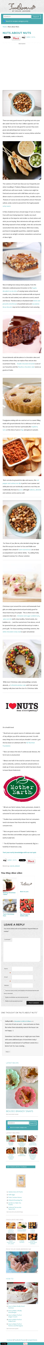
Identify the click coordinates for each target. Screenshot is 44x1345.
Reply (8, 1051)
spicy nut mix (7, 619)
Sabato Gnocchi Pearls (15, 1192)
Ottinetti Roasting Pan (15, 1200)
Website (6, 985)
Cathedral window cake (18, 685)
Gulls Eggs (11, 1195)
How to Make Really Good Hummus (16, 1307)
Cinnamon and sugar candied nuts (28, 616)
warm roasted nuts (24, 550)
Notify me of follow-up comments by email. (17, 997)
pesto (21, 490)
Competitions (32, 1340)
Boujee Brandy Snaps (19, 1111)
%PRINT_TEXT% (30, 37)
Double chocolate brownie (25, 364)
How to (9, 1279)
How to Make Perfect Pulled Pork (15, 1320)
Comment (7, 939)
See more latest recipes (12, 1114)
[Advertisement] (22, 67)
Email (7, 977)
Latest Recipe (12, 1063)
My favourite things (17, 1167)
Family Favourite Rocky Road (33, 1144)
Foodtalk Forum (20, 1340)
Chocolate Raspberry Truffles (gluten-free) (32, 1157)
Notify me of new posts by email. (14, 1001)
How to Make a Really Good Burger (15, 1311)
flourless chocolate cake (26, 367)
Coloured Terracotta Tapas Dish (14, 1208)
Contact (10, 1340)
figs (22, 430)
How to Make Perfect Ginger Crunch (15, 1316)
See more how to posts (12, 1328)
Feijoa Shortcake (22, 1155)
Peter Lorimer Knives (15, 1197)
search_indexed (15, 866)
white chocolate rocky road (12, 632)
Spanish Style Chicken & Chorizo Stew (11, 1157)
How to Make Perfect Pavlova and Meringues (15, 1325)
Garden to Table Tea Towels (14, 1204)
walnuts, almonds (35, 490)
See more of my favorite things (15, 1212)
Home (5, 27)
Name (7, 969)
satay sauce (7, 206)
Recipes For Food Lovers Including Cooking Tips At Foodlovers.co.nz (22, 5)
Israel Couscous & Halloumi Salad (22, 1144)
